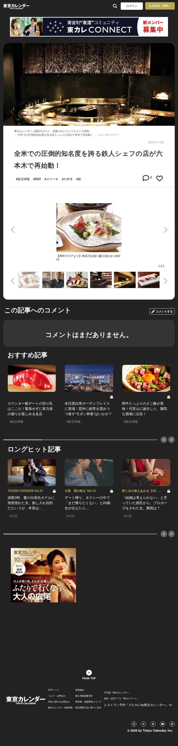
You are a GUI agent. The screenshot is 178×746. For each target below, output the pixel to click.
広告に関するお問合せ (59, 702)
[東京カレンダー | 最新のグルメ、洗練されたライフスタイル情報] (17, 6)
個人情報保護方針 (84, 696)
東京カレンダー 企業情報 (60, 707)
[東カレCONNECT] (89, 27)
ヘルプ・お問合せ (56, 696)
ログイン (131, 6)
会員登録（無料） (160, 5)
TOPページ (53, 690)
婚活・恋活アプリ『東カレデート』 (121, 698)
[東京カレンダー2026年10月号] (43, 575)
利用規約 (79, 690)
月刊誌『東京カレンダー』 (117, 692)
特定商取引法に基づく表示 (88, 707)
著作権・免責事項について (88, 702)
